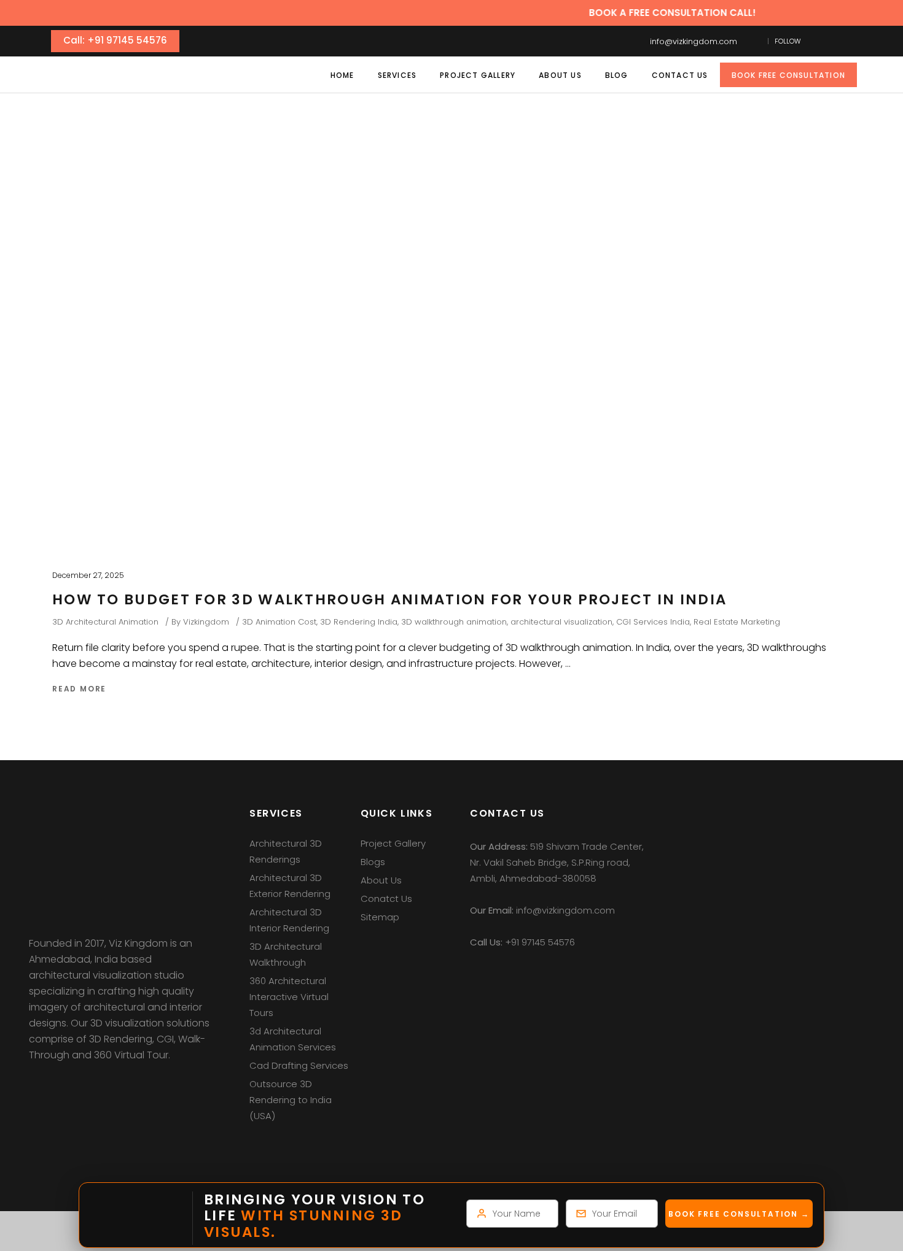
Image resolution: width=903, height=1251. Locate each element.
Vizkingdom (206, 622)
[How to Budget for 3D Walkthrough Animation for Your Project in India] (420, 394)
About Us (381, 880)
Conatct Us (386, 898)
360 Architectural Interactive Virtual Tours (289, 996)
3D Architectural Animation (105, 622)
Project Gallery (393, 843)
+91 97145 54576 (540, 942)
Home (369, 186)
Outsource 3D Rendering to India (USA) (290, 1099)
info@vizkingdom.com (693, 41)
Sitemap (380, 916)
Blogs (373, 861)
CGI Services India (653, 622)
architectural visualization (561, 622)
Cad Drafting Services (298, 1065)
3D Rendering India (358, 622)
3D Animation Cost (279, 622)
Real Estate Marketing (737, 622)
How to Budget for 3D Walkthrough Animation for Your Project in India (389, 599)
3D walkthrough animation (454, 622)
